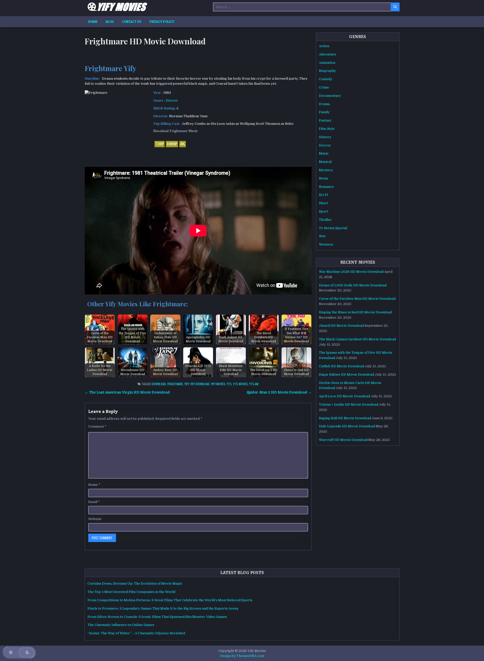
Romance (326, 187)
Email (94, 502)
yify (187, 384)
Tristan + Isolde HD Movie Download (348, 404)
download (159, 384)
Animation (327, 63)
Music (324, 153)
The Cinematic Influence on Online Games (120, 625)
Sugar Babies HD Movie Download (346, 374)
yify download (199, 384)
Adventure (327, 54)
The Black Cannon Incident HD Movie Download (357, 339)
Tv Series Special (333, 228)
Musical (325, 162)
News (323, 178)
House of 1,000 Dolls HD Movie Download (352, 285)
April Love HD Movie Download (344, 396)
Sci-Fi (323, 195)
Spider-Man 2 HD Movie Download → (279, 392)
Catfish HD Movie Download (341, 366)
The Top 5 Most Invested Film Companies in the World (131, 592)
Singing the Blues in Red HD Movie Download (355, 312)
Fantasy (325, 120)
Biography (327, 71)
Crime (324, 87)
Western (326, 244)
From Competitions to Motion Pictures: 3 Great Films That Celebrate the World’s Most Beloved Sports (169, 600)
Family (324, 112)
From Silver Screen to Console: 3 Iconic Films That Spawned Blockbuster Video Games (157, 617)
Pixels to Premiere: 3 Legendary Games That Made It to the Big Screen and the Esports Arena (162, 608)
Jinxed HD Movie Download (341, 325)
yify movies (218, 384)
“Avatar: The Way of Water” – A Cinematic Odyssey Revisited (136, 633)
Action (324, 46)
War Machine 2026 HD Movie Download (351, 272)
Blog (110, 22)
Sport (323, 211)
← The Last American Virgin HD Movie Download (127, 392)
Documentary (330, 96)
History (325, 137)
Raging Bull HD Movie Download (345, 418)
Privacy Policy (161, 22)
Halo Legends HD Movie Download (347, 426)
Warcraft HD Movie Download (343, 440)
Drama (324, 104)
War (322, 236)
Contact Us (131, 22)
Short (323, 203)
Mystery (326, 170)
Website (95, 519)
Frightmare (175, 384)
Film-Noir (327, 129)
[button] (19, 652)
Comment (97, 426)
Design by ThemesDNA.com (242, 656)
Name (94, 485)
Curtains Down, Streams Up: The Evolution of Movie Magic (134, 583)
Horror (172, 100)
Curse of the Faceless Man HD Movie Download (357, 299)
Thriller (325, 220)
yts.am (253, 384)
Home (93, 22)
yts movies (240, 384)
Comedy (325, 79)
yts (229, 384)
